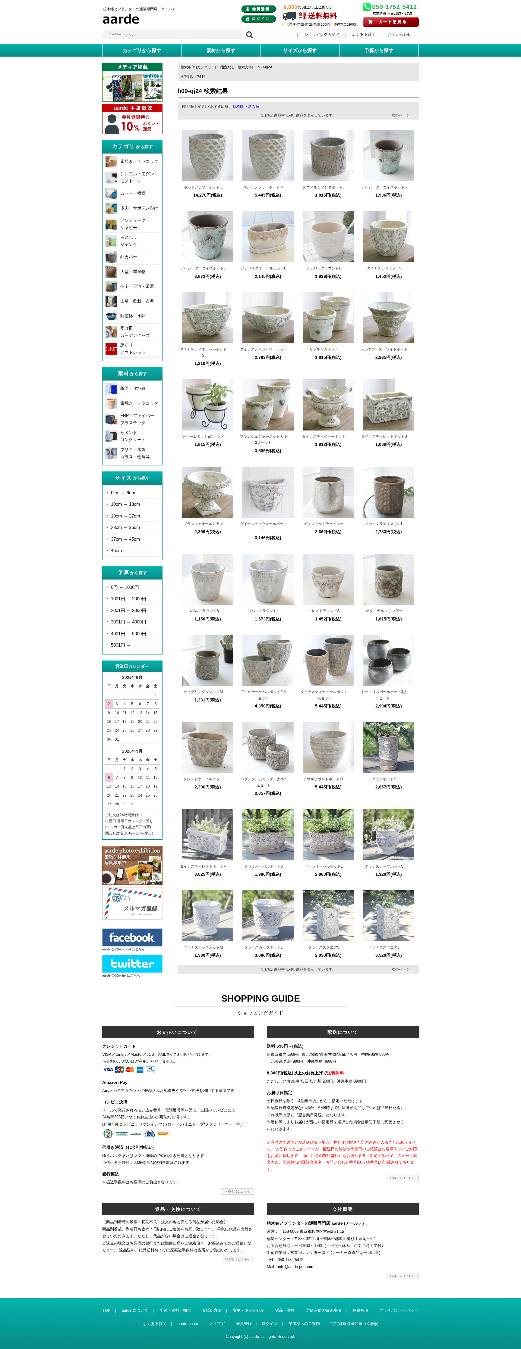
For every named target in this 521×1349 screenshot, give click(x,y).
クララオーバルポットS (263, 866)
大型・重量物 (133, 271)
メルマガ (217, 1323)
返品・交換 (285, 1310)
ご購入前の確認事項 (323, 1310)
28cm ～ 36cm (125, 527)
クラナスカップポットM (203, 947)
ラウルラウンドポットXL (323, 779)
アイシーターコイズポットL (203, 268)
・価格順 (236, 106)
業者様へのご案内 (304, 1323)
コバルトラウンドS (203, 611)
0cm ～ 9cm (123, 492)
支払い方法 (212, 1310)
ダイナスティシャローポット (263, 349)
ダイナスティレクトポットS (384, 436)
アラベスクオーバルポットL (263, 268)
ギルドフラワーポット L (203, 187)
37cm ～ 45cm (125, 539)
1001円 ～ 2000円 (128, 598)
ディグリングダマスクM (203, 692)
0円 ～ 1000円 (125, 587)
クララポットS (384, 779)
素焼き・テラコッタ (139, 161)
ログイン (269, 1323)
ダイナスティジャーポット (324, 436)
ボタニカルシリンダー (384, 611)
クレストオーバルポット (203, 779)
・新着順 (252, 106)
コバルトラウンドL (263, 611)
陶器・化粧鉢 (133, 388)
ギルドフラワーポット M (263, 187)
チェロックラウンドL (323, 268)
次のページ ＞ (403, 115)
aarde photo (188, 1323)
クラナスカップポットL (263, 947)
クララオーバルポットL (324, 866)
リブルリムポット (323, 349)
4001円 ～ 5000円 (128, 633)
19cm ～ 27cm (125, 515)
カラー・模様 (133, 193)
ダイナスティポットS (384, 268)
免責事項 (360, 1310)
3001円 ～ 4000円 (128, 621)
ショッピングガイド (321, 34)
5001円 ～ (121, 645)
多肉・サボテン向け (139, 208)
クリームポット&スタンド (203, 436)
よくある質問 (363, 34)
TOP (107, 1310)
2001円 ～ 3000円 (128, 610)
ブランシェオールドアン (203, 524)
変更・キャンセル (248, 1310)
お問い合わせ (399, 34)
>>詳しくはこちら (237, 1191)
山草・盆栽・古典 (137, 301)
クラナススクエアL (383, 947)
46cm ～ (119, 550)
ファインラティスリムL (384, 524)
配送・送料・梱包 (175, 1310)
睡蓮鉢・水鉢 (133, 315)
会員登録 (244, 1323)
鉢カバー (128, 256)
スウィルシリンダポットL (324, 187)
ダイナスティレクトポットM (203, 866)
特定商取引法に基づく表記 (354, 1323)
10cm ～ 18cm (125, 504)
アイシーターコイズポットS (384, 187)
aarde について (135, 1310)
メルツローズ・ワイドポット (384, 349)
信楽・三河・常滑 (137, 286)
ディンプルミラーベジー (324, 524)
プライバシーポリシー (398, 1310)
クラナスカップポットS (384, 866)
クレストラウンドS (323, 611)
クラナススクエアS (323, 947)
